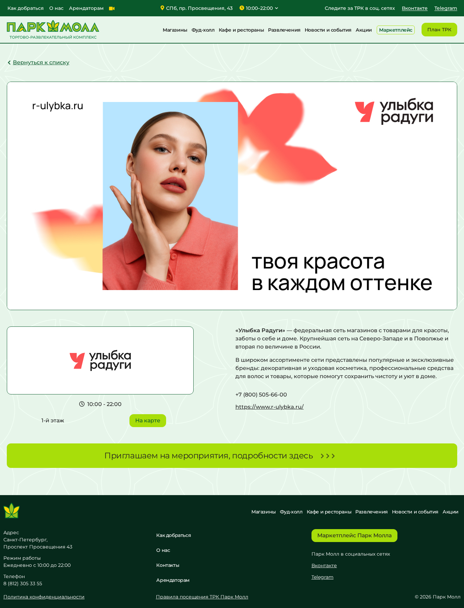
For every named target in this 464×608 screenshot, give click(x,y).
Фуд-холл (203, 30)
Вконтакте (324, 565)
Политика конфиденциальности (44, 597)
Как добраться (25, 8)
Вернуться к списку (41, 62)
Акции (364, 30)
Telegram (322, 577)
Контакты (167, 565)
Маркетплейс (395, 30)
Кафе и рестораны (241, 30)
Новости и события (328, 30)
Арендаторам (86, 8)
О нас (56, 8)
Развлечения (284, 30)
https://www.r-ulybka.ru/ (269, 407)
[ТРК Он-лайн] (111, 8)
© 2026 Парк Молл (438, 597)
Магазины (175, 30)
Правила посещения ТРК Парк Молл (202, 597)
